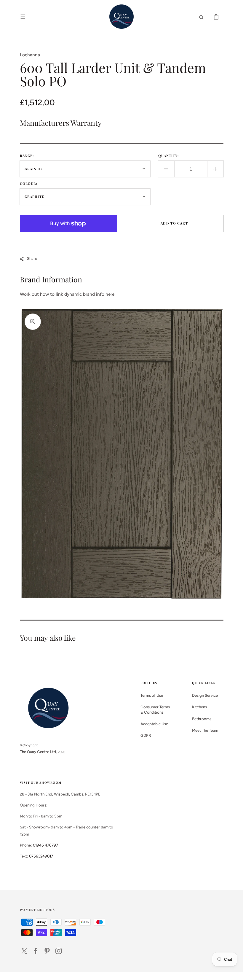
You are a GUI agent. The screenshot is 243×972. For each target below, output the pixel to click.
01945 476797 (45, 845)
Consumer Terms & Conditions (155, 709)
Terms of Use (151, 695)
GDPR (145, 735)
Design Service (205, 695)
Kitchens (199, 706)
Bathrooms (201, 718)
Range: (27, 155)
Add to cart (174, 223)
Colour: (29, 183)
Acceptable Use (154, 723)
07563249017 (41, 856)
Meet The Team (205, 730)
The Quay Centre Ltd (38, 751)
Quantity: (168, 155)
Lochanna (30, 55)
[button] (23, 16)
